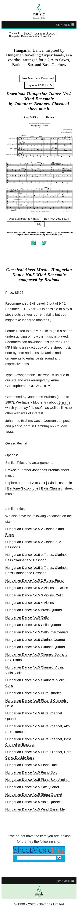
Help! (39, 224)
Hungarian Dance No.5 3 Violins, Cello (34, 595)
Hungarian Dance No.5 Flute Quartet (33, 693)
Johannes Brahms (46, 470)
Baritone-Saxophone (22, 488)
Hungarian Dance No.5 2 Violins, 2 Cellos (36, 588)
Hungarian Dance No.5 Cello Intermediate (37, 632)
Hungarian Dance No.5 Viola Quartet (33, 802)
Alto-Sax (38, 483)
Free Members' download (24, 218)
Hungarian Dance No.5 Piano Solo (31, 772)
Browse (11, 470)
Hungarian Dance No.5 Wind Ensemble (35, 809)
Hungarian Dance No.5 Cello (27, 617)
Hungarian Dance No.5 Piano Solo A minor (37, 780)
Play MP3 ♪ (31, 117)
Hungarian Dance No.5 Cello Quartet (33, 625)
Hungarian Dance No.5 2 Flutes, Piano (34, 580)
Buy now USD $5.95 (39, 85)
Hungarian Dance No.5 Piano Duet (31, 765)
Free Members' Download (38, 78)
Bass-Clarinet (51, 488)
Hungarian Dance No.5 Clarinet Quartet (35, 640)
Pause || (51, 117)
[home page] (39, 11)
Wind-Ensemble (60, 483)
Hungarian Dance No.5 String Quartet (33, 794)
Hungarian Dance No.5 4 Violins (29, 603)
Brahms (51, 279)
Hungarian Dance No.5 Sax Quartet (32, 787)
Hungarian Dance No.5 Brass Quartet (33, 610)
